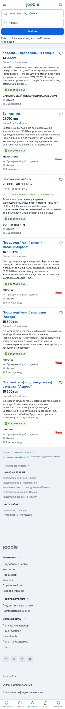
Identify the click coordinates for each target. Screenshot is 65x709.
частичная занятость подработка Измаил (26, 487)
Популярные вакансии (15, 510)
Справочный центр (14, 585)
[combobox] (10, 676)
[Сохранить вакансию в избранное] (61, 53)
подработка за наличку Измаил (20, 492)
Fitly (5, 647)
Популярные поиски (15, 465)
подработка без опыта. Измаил (20, 496)
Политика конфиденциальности (23, 692)
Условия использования (17, 685)
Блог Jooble (10, 636)
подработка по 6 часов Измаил (20, 482)
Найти (32, 31)
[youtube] (30, 659)
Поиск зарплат (12, 631)
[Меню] (4, 4)
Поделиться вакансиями (18, 605)
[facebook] (6, 659)
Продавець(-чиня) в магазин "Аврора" (24, 315)
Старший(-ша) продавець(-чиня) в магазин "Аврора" (27, 384)
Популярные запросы (16, 625)
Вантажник (11, 113)
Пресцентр (10, 574)
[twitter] (14, 659)
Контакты (9, 569)
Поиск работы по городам (17, 514)
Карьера (8, 580)
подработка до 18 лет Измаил (19, 478)
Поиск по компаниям (15, 641)
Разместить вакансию (16, 610)
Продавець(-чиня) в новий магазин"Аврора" (22, 245)
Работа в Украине (13, 590)
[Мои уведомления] (60, 5)
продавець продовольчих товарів (28, 53)
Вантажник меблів (17, 179)
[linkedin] (22, 659)
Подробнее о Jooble (15, 564)
